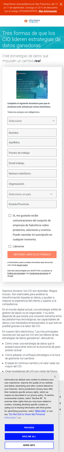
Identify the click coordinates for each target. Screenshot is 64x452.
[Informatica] (32, 21)
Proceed (29, 427)
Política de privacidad (16, 273)
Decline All (29, 436)
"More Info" (40, 410)
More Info (29, 445)
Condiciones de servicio (38, 273)
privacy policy (22, 265)
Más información (48, 11)
